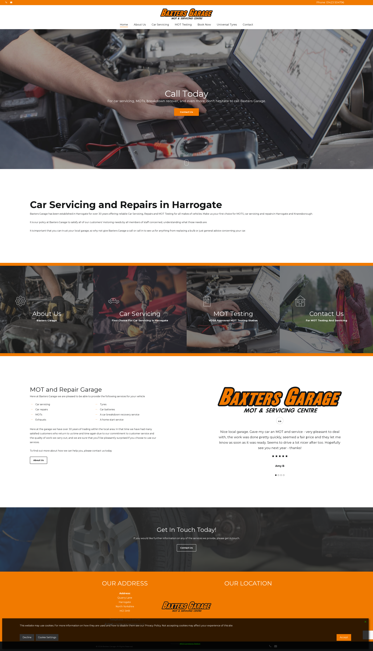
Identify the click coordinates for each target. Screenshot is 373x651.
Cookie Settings (47, 637)
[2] (278, 469)
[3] (281, 469)
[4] (283, 469)
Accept (344, 637)
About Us (173, 112)
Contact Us (199, 112)
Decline (27, 637)
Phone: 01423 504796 (330, 2)
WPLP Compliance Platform (190, 644)
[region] (279, 444)
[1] (276, 469)
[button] (38, 460)
